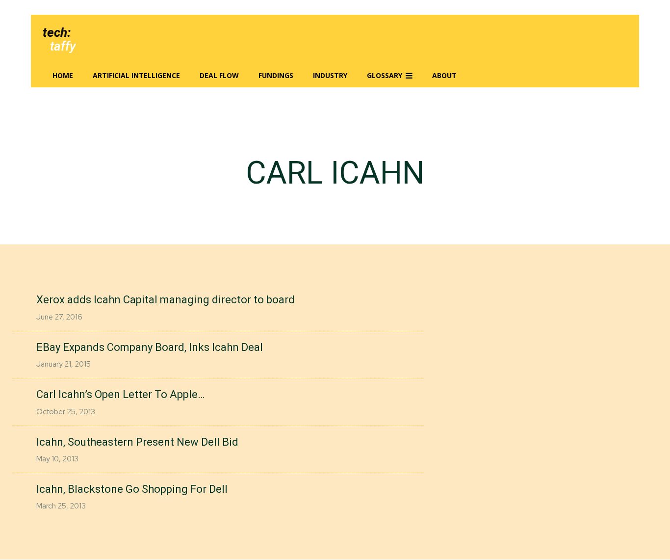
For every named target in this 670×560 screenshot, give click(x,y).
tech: (57, 32)
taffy (63, 46)
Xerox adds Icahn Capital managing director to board (165, 299)
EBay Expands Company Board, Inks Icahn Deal (149, 347)
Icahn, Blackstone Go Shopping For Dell (132, 489)
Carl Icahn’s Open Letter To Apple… (120, 394)
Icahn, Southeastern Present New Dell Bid (137, 442)
